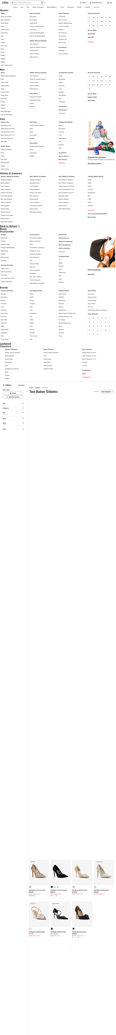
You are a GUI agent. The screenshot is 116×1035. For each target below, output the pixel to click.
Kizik (31, 310)
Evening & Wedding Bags (8, 247)
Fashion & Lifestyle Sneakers (38, 47)
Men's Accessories (64, 245)
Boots (62, 7)
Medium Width (92, 97)
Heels (2, 39)
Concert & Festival (64, 26)
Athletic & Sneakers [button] (38, 7)
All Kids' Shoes (5, 146)
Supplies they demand (96, 157)
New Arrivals (62, 42)
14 (105, 85)
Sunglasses (33, 273)
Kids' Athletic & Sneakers (67, 176)
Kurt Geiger (62, 320)
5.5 (102, 17)
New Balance (62, 95)
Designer (61, 29)
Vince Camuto (5, 339)
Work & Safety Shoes (6, 65)
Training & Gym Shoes (7, 215)
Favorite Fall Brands (7, 291)
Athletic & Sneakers (6, 17)
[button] (47, 862)
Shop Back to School (94, 163)
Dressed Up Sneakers (36, 97)
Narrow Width (92, 30)
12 (105, 25)
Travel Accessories (35, 280)
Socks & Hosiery (63, 54)
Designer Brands (64, 291)
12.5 (93, 85)
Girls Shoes (33, 122)
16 (89, 89)
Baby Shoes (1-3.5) (6, 125)
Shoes (3, 13)
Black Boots (33, 17)
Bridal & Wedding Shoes (65, 23)
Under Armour (33, 336)
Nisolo (60, 326)
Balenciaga (62, 300)
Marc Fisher (4, 320)
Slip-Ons (3, 108)
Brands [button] (79, 7)
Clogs (2, 26)
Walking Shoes (34, 57)
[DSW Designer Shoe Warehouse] (5, 3)
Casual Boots (33, 23)
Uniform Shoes (5, 169)
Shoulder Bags (5, 257)
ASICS (89, 183)
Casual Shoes (4, 23)
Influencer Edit (63, 39)
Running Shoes (34, 50)
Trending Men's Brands (66, 73)
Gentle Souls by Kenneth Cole (67, 313)
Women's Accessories (66, 241)
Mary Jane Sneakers (6, 199)
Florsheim (61, 92)
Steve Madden (5, 329)
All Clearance (86, 370)
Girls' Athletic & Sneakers (66, 180)
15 (109, 85)
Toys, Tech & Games (35, 277)
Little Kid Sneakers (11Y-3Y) (66, 189)
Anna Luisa (91, 294)
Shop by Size (5, 122)
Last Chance (86, 377)
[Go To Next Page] (73, 947)
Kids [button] (28, 7)
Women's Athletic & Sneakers (10, 176)
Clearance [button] (96, 7)
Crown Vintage (92, 300)
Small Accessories (35, 270)
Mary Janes (4, 46)
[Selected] (30, 887)
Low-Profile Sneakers (6, 196)
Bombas (61, 266)
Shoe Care (32, 267)
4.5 (93, 17)
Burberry (61, 307)
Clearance (91, 42)
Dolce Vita (4, 310)
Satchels (3, 254)
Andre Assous (62, 294)
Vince (60, 336)
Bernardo (61, 303)
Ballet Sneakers (5, 183)
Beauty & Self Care (35, 241)
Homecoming (62, 36)
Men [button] (22, 7)
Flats (2, 36)
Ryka (31, 326)
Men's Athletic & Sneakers (38, 176)
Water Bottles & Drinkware (37, 283)
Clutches (3, 241)
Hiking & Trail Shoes (6, 193)
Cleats (2, 156)
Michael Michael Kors (65, 323)
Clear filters (21, 385)
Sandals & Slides (48, 369)
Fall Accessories (64, 238)
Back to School (63, 20)
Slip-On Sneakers (34, 54)
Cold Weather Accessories (37, 247)
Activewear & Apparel (36, 238)
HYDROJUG (62, 272)
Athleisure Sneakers (6, 180)
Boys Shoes (33, 143)
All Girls (84, 365)
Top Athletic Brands (36, 291)
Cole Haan (61, 85)
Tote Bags (3, 260)
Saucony (32, 329)
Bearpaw (3, 294)
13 (109, 25)
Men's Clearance (49, 349)
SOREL (3, 326)
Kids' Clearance (87, 349)
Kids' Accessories (64, 248)
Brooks (61, 82)
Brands (37, 387)
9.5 (110, 21)
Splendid (61, 329)
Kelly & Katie (91, 303)
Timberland (62, 102)
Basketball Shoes (34, 183)
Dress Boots (33, 29)
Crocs (60, 89)
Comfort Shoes (5, 29)
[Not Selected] (54, 887)
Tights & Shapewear (6, 281)
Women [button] (15, 7)
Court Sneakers (34, 44)
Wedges (3, 62)
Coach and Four (92, 297)
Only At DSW (92, 291)
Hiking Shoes (4, 95)
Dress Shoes (4, 33)
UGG (60, 148)
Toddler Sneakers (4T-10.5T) (66, 186)
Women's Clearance (11, 349)
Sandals (3, 55)
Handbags (61, 50)
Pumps (2, 52)
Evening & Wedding (35, 254)
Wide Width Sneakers (7, 222)
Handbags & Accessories (12, 369)
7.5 (93, 21)
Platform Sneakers (6, 202)
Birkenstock (62, 79)
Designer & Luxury (35, 251)
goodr (60, 269)
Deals (84, 374)
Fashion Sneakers (5, 189)
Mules (2, 49)
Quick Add (39, 898)
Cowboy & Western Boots (37, 26)
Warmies (61, 282)
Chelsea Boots (5, 85)
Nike (60, 98)
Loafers (3, 42)
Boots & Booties (5, 20)
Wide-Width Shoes (6, 111)
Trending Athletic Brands (95, 176)
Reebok (90, 202)
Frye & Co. (4, 316)
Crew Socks (4, 275)
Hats (31, 260)
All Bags (3, 235)
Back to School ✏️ (52, 7)
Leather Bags (4, 251)
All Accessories (34, 235)
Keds (31, 307)
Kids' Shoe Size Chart (7, 138)
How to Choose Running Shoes (97, 214)
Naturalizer (4, 323)
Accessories (62, 106)
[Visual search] (42, 3)
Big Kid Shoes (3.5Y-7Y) (7, 135)
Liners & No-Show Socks (7, 278)
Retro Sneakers (5, 205)
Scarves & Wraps (34, 264)
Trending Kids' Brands (66, 122)
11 (97, 25)
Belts (31, 244)
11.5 (102, 25)
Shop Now (91, 274)
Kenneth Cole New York (65, 316)
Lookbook (87, 7)
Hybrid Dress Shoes (35, 100)
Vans (31, 339)
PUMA (89, 199)
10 (89, 25)
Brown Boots (33, 20)
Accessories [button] (70, 7)
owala (60, 279)
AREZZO (61, 297)
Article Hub (62, 17)
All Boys (84, 362)
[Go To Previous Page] (69, 947)
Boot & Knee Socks (6, 272)
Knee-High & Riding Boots (37, 33)
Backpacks (4, 238)
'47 (59, 260)
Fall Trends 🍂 (62, 33)
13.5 (101, 85)
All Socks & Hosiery (7, 265)
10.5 (93, 25)
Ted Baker (61, 333)
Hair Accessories (34, 257)
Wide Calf (91, 37)
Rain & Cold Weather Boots (37, 36)
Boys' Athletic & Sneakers (66, 183)
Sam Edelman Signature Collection (97, 310)
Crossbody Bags (5, 244)
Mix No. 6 (90, 307)
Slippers (3, 59)
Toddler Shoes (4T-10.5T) (8, 129)
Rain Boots (4, 98)
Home (31, 387)
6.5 (110, 17)
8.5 (102, 21)
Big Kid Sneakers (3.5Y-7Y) (66, 193)
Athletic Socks (5, 268)
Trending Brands (64, 256)
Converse (61, 132)
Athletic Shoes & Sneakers (38, 41)
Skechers (61, 145)
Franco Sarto (4, 313)
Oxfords (32, 106)
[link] (39, 892)
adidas (60, 76)
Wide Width (91, 34)
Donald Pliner (62, 310)
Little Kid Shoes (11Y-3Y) (8, 132)
